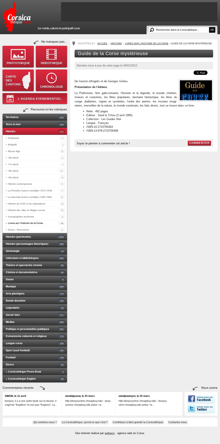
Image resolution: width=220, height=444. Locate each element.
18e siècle (35, 170)
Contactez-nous (177, 422)
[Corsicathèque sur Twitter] (201, 412)
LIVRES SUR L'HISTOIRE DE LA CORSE (146, 43)
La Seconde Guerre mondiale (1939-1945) (35, 197)
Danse (35, 279)
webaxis (110, 433)
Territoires (35, 117)
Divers (35, 364)
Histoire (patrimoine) (35, 237)
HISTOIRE (116, 43)
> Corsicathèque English (35, 379)
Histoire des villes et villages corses (35, 210)
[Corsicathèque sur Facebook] (201, 402)
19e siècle (35, 177)
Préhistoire (35, 138)
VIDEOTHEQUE (51, 63)
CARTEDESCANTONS (13, 80)
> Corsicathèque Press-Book (35, 371)
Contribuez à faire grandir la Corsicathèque (138, 422)
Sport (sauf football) (35, 350)
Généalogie (35, 251)
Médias (35, 322)
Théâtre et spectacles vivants (35, 265)
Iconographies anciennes (35, 216)
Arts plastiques (35, 293)
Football (35, 357)
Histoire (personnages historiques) (35, 244)
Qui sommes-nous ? (45, 422)
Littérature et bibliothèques (35, 258)
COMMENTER (199, 143)
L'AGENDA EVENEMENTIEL (40, 98)
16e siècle (35, 157)
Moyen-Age (35, 151)
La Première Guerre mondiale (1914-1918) (35, 190)
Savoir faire (35, 315)
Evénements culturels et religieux (35, 336)
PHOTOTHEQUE (18, 63)
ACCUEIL (102, 43)
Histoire (35, 131)
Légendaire (35, 308)
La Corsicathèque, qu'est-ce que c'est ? (85, 422)
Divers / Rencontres (35, 229)
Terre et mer (35, 124)
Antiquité (35, 144)
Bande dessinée (35, 300)
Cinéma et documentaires (35, 272)
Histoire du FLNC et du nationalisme (35, 203)
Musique (35, 286)
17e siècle (35, 164)
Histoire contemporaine (35, 183)
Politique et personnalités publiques (35, 329)
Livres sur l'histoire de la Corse (35, 223)
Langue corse (35, 343)
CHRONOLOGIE (51, 86)
